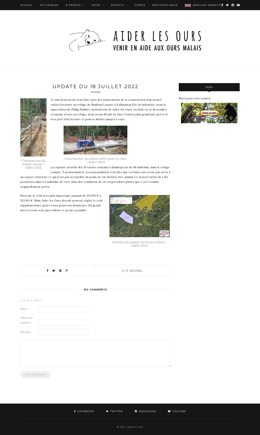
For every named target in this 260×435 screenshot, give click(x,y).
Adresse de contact (26, 320)
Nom (24, 309)
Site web (25, 332)
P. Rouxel (134, 270)
